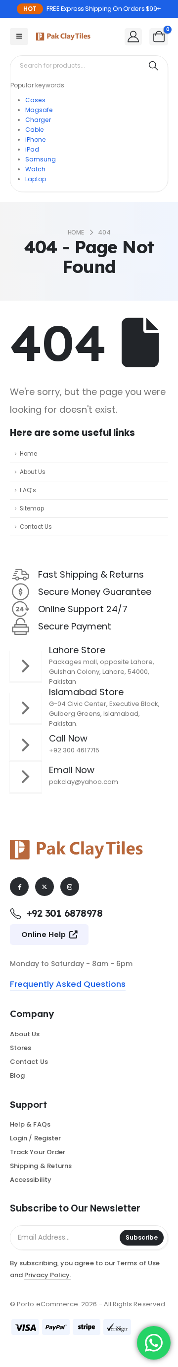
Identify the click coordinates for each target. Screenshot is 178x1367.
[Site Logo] (63, 36)
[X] (44, 886)
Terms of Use (138, 1263)
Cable (34, 129)
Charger (38, 120)
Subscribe (142, 1237)
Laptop (35, 179)
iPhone (35, 139)
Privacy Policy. (47, 1275)
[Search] (153, 66)
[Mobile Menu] (19, 36)
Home (28, 454)
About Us (32, 472)
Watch (35, 169)
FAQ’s (28, 490)
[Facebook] (19, 886)
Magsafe (39, 110)
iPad (32, 149)
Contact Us (36, 527)
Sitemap (32, 508)
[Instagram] (69, 886)
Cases (35, 100)
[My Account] (133, 36)
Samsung (40, 159)
